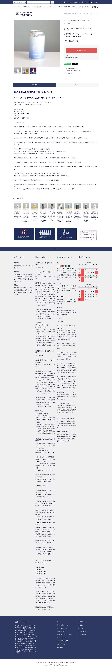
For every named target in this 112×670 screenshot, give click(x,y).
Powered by (47, 665)
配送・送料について (62, 628)
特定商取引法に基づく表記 (72, 57)
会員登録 (77, 2)
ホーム (15, 6)
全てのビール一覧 (71, 22)
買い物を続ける (69, 73)
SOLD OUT (81, 50)
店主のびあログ (76, 6)
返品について (69, 55)
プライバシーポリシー (63, 637)
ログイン (86, 2)
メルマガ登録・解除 (65, 6)
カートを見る (82, 631)
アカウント (68, 2)
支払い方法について (62, 625)
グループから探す (38, 6)
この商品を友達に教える (72, 68)
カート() (95, 2)
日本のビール (70, 23)
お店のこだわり (49, 6)
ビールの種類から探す (25, 6)
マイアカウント (82, 622)
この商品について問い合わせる (73, 70)
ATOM (62, 647)
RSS (58, 647)
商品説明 (34, 85)
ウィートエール (87, 20)
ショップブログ (61, 644)
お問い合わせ (87, 6)
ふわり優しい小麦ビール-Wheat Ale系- (75, 20)
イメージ (77, 85)
